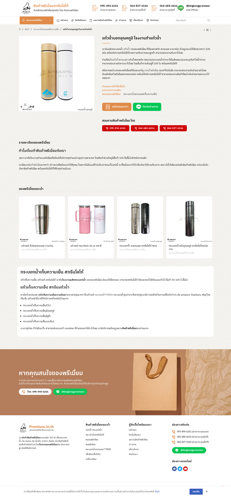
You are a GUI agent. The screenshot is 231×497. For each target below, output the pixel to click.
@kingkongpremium (198, 6)
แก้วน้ (126, 49)
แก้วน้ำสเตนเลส (120, 60)
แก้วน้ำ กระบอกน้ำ (94, 430)
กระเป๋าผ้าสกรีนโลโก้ (95, 434)
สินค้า (27, 29)
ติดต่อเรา (133, 454)
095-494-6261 (109, 6)
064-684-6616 (169, 6)
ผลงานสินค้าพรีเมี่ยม (138, 439)
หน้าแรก (132, 430)
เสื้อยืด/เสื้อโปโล (93, 454)
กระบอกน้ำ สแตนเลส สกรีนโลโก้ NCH (138, 246)
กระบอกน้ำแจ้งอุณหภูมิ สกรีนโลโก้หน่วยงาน (188, 247)
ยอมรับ (196, 491)
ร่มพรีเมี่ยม (91, 444)
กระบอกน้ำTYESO (104, 295)
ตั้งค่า (157, 491)
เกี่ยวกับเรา (134, 449)
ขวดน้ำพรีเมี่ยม (151, 70)
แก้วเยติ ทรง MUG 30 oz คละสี (86, 246)
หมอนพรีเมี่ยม (92, 439)
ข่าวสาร (132, 444)
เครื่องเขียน (91, 459)
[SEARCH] (208, 20)
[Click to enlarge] (25, 105)
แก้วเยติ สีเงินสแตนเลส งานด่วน (37, 246)
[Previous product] (204, 30)
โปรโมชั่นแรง (135, 434)
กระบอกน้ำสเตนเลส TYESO (98, 449)
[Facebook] (174, 468)
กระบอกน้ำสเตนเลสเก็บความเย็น (46, 29)
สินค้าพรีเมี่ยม (34, 165)
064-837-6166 (139, 6)
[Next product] (210, 30)
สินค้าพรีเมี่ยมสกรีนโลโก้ (50, 6)
